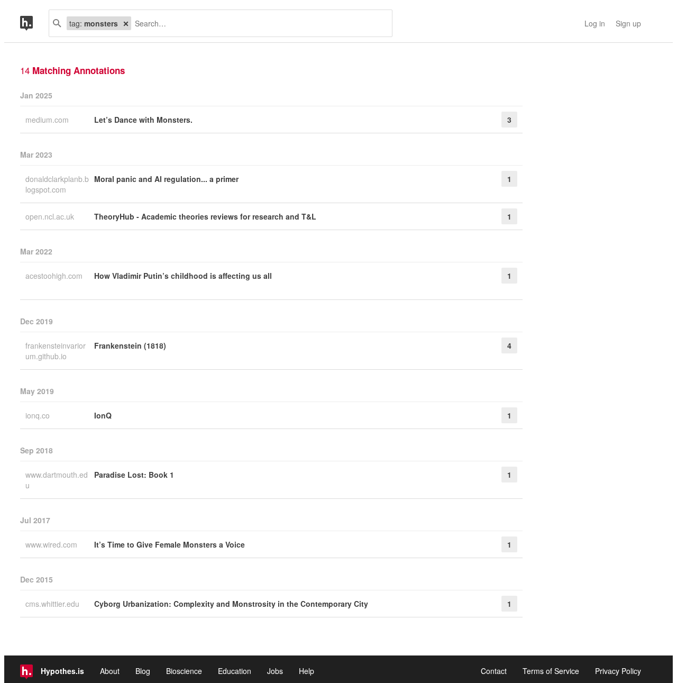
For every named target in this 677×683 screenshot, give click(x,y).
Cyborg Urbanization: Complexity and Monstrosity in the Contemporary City (231, 603)
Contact (494, 671)
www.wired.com (52, 544)
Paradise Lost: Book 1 (134, 474)
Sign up (628, 23)
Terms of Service (551, 671)
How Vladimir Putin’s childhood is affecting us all (183, 275)
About (110, 671)
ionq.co (38, 415)
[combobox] (257, 23)
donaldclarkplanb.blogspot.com (57, 184)
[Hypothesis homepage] (34, 23)
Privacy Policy (618, 671)
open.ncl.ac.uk (50, 216)
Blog (142, 671)
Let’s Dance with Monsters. (143, 119)
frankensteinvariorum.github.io (55, 350)
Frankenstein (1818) (130, 345)
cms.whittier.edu (53, 603)
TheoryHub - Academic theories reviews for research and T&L (205, 216)
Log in (594, 23)
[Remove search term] (126, 23)
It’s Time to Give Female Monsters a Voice (169, 544)
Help (306, 671)
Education (234, 671)
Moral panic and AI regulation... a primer (166, 179)
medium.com (48, 119)
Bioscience (184, 671)
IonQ (103, 415)
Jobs (275, 671)
